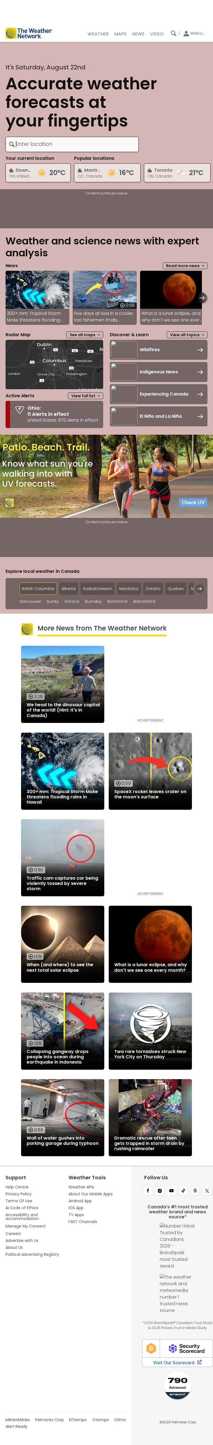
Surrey (53, 601)
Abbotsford (144, 601)
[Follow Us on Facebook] (148, 1191)
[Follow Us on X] (207, 1191)
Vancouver (30, 601)
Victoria (71, 601)
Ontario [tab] (153, 588)
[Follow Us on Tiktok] (183, 1191)
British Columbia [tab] (38, 588)
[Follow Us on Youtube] (172, 1191)
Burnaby (93, 601)
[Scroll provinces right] (199, 588)
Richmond (117, 601)
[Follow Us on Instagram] (160, 1191)
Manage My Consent (26, 1226)
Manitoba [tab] (128, 588)
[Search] (173, 33)
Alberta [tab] (69, 588)
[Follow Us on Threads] (195, 1191)
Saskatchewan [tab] (97, 588)
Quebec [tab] (176, 588)
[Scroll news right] (202, 298)
